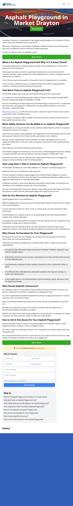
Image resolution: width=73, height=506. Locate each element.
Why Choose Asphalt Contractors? (16, 416)
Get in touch (36, 29)
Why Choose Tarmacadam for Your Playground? (21, 413)
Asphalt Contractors (11, 112)
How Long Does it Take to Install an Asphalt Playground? (24, 406)
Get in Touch (36, 57)
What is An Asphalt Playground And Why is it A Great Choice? (25, 397)
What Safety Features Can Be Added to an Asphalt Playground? (26, 403)
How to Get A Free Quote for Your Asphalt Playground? (23, 419)
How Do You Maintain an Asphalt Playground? (20, 410)
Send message (29, 385)
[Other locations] (64, 4)
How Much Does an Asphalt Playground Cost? (20, 400)
